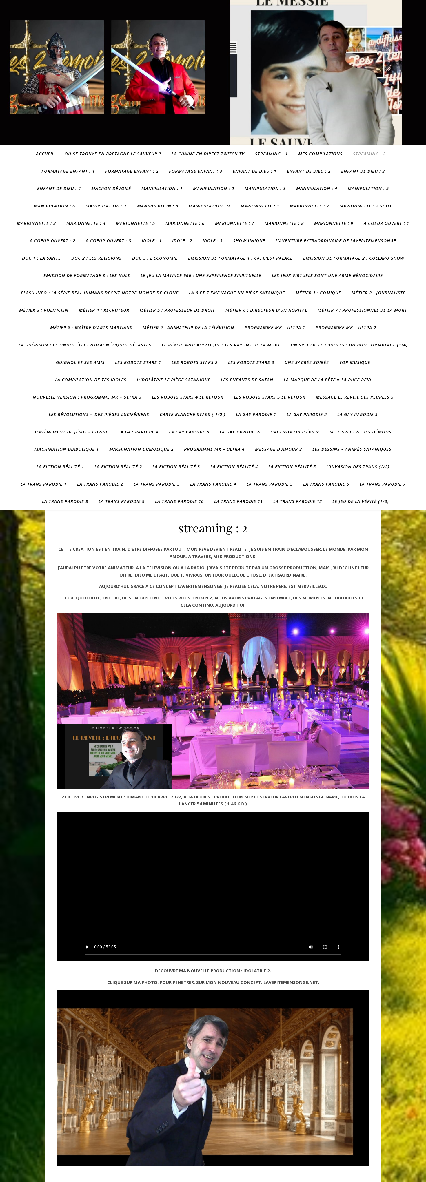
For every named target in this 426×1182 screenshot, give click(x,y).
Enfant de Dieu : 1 (254, 171)
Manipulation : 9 (209, 206)
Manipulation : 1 (162, 188)
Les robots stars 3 (251, 362)
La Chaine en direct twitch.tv (208, 153)
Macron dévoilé (111, 188)
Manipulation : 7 (106, 206)
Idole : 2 (182, 240)
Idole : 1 (152, 240)
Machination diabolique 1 (66, 449)
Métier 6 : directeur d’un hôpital (266, 310)
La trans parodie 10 (179, 501)
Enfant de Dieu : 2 (309, 171)
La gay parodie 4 (138, 432)
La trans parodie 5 (270, 484)
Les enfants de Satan (247, 379)
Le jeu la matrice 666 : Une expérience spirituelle (201, 275)
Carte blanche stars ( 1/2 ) (192, 414)
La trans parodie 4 (213, 484)
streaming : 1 (271, 153)
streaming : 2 (369, 153)
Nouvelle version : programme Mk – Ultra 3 (87, 397)
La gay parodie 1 (256, 414)
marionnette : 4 (85, 223)
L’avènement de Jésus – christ (71, 432)
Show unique (249, 240)
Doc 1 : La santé (41, 258)
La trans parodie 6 (326, 484)
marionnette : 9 (333, 223)
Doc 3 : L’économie (155, 258)
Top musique (354, 362)
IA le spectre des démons (360, 432)
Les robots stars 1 (138, 362)
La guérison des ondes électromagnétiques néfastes (85, 345)
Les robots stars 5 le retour (269, 397)
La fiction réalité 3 (176, 466)
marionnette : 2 (309, 206)
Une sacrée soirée (307, 362)
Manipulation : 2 (213, 188)
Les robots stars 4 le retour (187, 397)
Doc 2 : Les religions (96, 258)
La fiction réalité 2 (118, 466)
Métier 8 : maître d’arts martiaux (91, 327)
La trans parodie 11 (238, 501)
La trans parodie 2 (100, 484)
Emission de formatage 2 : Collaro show (353, 258)
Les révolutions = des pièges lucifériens (99, 414)
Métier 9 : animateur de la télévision (188, 327)
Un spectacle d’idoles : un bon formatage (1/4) (349, 345)
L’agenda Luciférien (294, 432)
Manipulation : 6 (54, 206)
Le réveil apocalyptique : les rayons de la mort (221, 345)
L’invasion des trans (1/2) (357, 466)
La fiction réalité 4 (234, 466)
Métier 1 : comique (318, 293)
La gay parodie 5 (189, 432)
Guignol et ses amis (80, 362)
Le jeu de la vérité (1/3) (360, 501)
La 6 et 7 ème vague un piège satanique (237, 293)
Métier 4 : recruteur (104, 310)
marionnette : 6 (185, 223)
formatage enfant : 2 (132, 171)
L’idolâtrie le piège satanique (173, 379)
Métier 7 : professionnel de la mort (362, 310)
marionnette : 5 (135, 223)
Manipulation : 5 (368, 188)
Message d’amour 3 (278, 449)
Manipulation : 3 (265, 188)
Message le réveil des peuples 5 (355, 397)
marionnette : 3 (36, 223)
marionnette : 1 (259, 206)
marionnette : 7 (234, 223)
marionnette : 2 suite (365, 206)
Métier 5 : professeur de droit (177, 310)
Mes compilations (320, 153)
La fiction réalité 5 (292, 466)
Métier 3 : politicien (43, 310)
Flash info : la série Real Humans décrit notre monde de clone (100, 293)
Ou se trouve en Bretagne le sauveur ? (113, 153)
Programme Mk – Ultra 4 (214, 449)
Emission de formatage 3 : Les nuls (86, 275)
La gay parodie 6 (240, 432)
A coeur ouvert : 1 (386, 223)
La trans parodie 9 (122, 501)
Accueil (45, 153)
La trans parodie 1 (44, 484)
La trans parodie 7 (383, 484)
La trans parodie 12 (297, 501)
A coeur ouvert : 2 (52, 240)
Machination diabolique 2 (141, 449)
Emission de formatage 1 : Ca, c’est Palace (240, 258)
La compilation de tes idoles (90, 379)
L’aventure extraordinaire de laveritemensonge (336, 240)
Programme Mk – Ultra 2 (346, 327)
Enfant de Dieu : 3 (363, 171)
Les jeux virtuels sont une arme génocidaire (327, 275)
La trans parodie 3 (157, 484)
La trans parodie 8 (65, 501)
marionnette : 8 (284, 223)
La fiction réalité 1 (60, 466)
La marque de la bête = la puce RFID (327, 379)
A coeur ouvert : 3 (108, 240)
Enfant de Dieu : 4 (59, 188)
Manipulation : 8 (157, 206)
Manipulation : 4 (316, 188)
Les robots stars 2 (195, 362)
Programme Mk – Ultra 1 (275, 327)
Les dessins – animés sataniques (352, 449)
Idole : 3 (213, 240)
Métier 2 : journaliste (378, 293)
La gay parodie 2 (307, 414)
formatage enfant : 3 (195, 171)
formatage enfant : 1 (68, 171)
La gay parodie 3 (357, 414)
